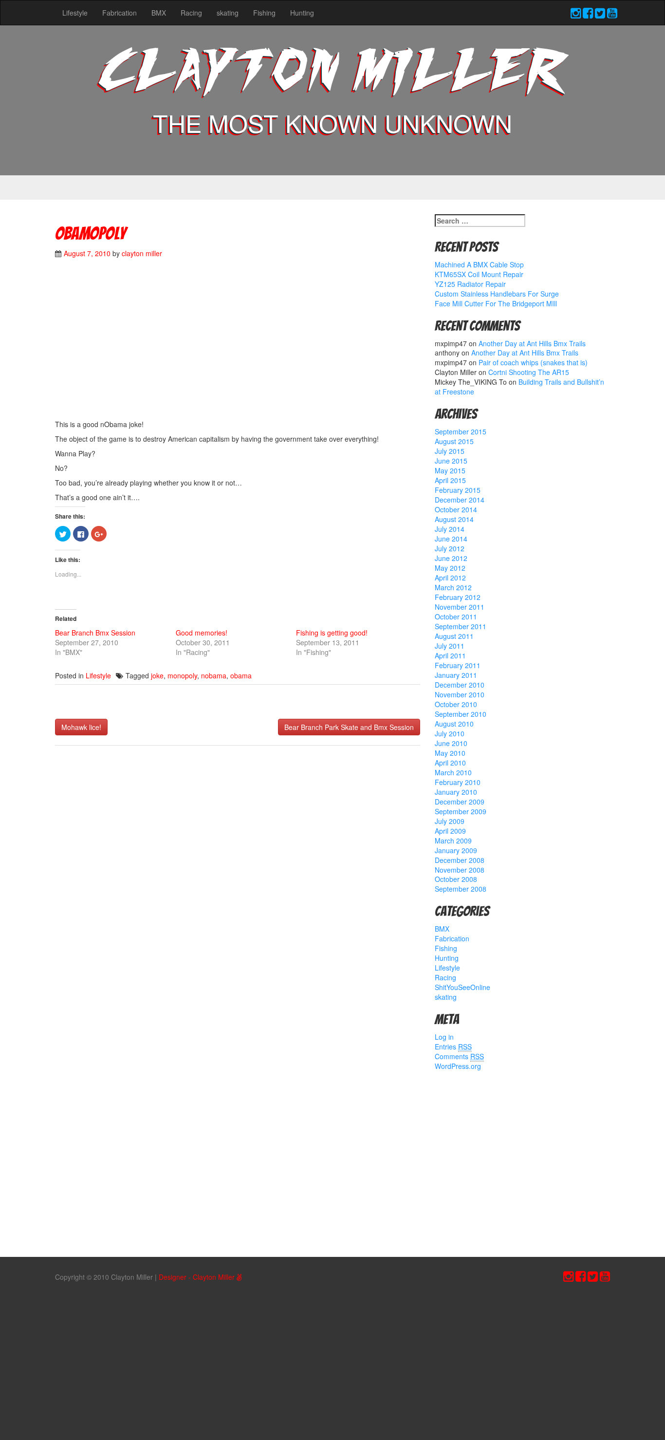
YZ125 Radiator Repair (470, 284)
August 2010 (454, 724)
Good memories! (201, 632)
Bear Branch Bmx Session (95, 632)
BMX (158, 13)
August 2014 (454, 519)
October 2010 (456, 704)
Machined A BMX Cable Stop (479, 264)
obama (241, 675)
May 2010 (450, 753)
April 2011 (450, 655)
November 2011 (459, 607)
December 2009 (459, 801)
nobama (213, 675)
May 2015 (450, 470)
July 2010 (449, 733)
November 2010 (459, 694)
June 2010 (451, 743)
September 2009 (460, 811)
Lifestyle (75, 13)
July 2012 (449, 548)
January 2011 (456, 675)
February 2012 (457, 597)
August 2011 (454, 636)
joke (157, 675)
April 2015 (450, 480)
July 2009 (449, 821)
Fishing (264, 13)
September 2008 (460, 889)
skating (228, 13)
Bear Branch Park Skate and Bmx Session (349, 727)
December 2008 (459, 860)
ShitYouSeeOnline (462, 987)
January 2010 (456, 792)
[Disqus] (237, 882)
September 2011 (460, 626)
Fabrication (119, 13)
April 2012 (450, 577)
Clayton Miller (332, 74)
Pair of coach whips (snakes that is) (533, 362)
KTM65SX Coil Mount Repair (479, 274)
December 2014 (459, 500)
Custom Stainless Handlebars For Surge (497, 294)
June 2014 (451, 538)
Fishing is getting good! (332, 632)
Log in (444, 1037)
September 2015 (460, 431)
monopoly (182, 675)
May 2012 (450, 568)
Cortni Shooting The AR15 (528, 372)
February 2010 (457, 782)
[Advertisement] (237, 344)
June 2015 (451, 461)
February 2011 (457, 665)
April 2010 (450, 762)
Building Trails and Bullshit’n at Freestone (519, 386)
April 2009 (450, 831)
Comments (459, 1056)
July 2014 (449, 529)
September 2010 (460, 714)
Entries (453, 1046)
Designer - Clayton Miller (198, 1277)
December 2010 (459, 685)
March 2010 (453, 772)
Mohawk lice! (81, 727)
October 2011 (456, 616)
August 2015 (454, 441)
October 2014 (456, 509)
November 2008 (459, 870)
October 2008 (456, 879)
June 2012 (451, 558)
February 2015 (457, 490)
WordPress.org (458, 1066)
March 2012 (453, 587)
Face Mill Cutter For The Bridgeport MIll (496, 303)
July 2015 (449, 451)
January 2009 (456, 850)
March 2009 (453, 840)
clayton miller (142, 253)
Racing (191, 13)
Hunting (302, 13)
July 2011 (449, 646)
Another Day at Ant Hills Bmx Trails (532, 343)
